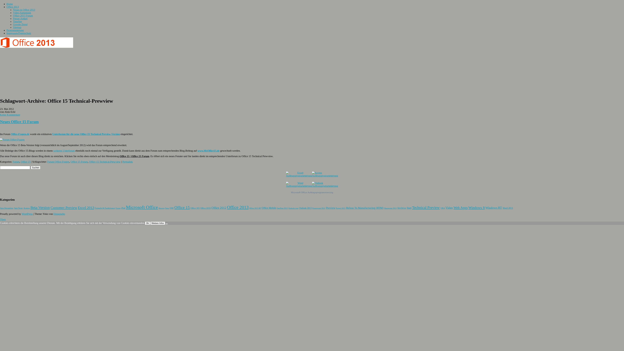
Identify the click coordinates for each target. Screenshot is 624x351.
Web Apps (461, 208)
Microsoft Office (142, 207)
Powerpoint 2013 (318, 208)
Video (449, 207)
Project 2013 (340, 208)
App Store (18, 208)
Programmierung (15, 30)
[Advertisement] (312, 72)
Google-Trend (20, 24)
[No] (166, 223)
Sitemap (17, 27)
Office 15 (26, 161)
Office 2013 (12, 7)
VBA (442, 208)
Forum (16, 161)
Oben (3, 219)
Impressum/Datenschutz (18, 33)
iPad (123, 208)
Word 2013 (508, 208)
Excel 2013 (86, 208)
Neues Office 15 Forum (19, 122)
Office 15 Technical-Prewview (105, 161)
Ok (147, 223)
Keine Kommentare (10, 114)
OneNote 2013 (282, 208)
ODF (172, 208)
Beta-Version (40, 207)
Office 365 (195, 208)
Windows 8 (476, 208)
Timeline (17, 21)
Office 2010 (205, 208)
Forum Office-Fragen (58, 161)
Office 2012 (218, 207)
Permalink (127, 161)
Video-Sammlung (22, 12)
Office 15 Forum (79, 161)
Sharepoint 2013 (390, 208)
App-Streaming (6, 208)
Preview (330, 207)
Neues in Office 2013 (24, 9)
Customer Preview (64, 208)
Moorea (161, 208)
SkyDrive (401, 208)
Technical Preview (426, 208)
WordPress (27, 214)
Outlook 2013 (305, 208)
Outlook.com (293, 208)
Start (409, 208)
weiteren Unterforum (64, 150)
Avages (26, 208)
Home (9, 4)
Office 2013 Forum (23, 15)
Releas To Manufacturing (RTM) (365, 207)
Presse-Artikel (20, 18)
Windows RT (493, 207)
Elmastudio (59, 214)
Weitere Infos (157, 223)
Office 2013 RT (255, 208)
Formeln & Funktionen (105, 208)
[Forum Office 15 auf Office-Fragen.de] (12, 139)
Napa (167, 208)
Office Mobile (269, 208)
